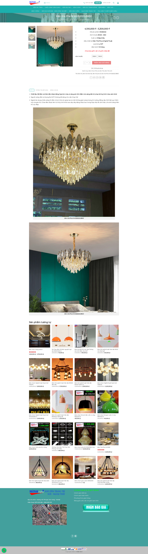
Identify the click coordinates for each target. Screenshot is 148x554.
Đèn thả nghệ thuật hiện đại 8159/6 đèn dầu (62, 383)
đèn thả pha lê (97, 73)
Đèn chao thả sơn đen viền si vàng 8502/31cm (85, 415)
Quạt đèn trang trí (88, 11)
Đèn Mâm (101, 7)
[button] (47, 3)
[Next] (69, 46)
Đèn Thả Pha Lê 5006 (103, 447)
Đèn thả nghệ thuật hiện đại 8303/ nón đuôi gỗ (107, 350)
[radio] (94, 56)
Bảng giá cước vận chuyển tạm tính (86, 500)
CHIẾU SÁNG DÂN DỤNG (52, 7)
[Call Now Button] (4, 550)
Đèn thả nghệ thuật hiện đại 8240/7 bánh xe (83, 383)
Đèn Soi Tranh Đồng (90, 7)
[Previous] (39, 46)
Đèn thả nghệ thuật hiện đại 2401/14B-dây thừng (105, 481)
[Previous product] (117, 17)
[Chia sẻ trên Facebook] (91, 77)
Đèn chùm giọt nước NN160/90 (84, 481)
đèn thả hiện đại (87, 73)
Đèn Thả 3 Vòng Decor (36, 349)
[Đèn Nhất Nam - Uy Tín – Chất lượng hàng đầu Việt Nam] (35, 3)
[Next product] (114, 17)
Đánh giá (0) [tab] (54, 90)
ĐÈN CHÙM (76, 7)
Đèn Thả (110, 7)
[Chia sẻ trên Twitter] (94, 77)
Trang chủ (62, 20)
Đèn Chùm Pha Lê (94, 71)
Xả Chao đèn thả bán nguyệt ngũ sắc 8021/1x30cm (62, 350)
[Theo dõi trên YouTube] (75, 536)
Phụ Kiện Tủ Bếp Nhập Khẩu (107, 11)
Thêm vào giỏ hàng (101, 62)
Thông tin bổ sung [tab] (42, 90)
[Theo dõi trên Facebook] (72, 536)
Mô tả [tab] (32, 90)
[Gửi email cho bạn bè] (97, 77)
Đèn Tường (35, 11)
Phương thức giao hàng (82, 498)
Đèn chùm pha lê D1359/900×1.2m (85, 447)
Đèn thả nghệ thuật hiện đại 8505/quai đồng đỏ (60, 415)
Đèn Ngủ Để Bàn (47, 11)
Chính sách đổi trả (80, 493)
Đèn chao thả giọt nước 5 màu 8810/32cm (106, 415)
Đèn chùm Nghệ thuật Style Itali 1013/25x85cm (38, 415)
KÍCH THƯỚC (79, 56)
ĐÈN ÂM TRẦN (37, 7)
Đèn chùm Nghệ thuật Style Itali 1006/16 (38, 383)
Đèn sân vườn (74, 11)
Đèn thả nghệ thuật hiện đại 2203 (39, 481)
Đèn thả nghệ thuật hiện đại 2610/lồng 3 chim (60, 481)
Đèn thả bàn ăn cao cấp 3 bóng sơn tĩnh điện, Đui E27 (84, 350)
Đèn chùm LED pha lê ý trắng (38, 447)
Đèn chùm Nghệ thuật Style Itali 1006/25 (107, 383)
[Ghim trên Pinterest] (100, 77)
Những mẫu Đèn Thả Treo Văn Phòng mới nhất (61, 448)
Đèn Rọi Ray (67, 7)
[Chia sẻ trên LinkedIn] (103, 77)
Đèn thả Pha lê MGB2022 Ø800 (110, 73)
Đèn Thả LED (84, 20)
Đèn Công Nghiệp (60, 11)
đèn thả (80, 73)
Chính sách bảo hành (81, 495)
